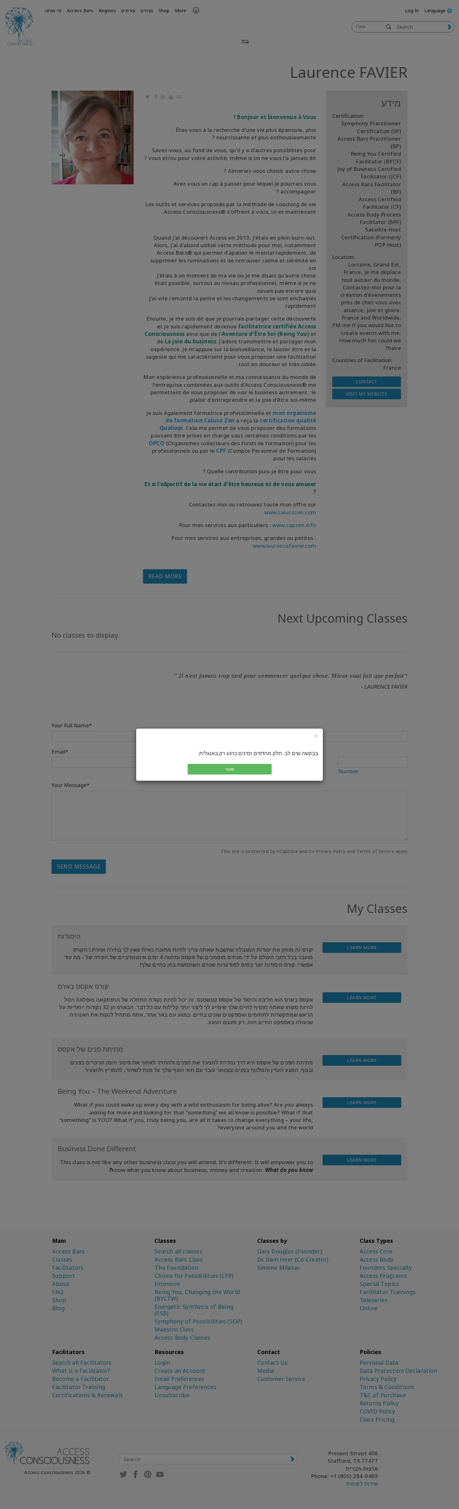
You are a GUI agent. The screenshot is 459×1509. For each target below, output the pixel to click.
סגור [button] (229, 769)
